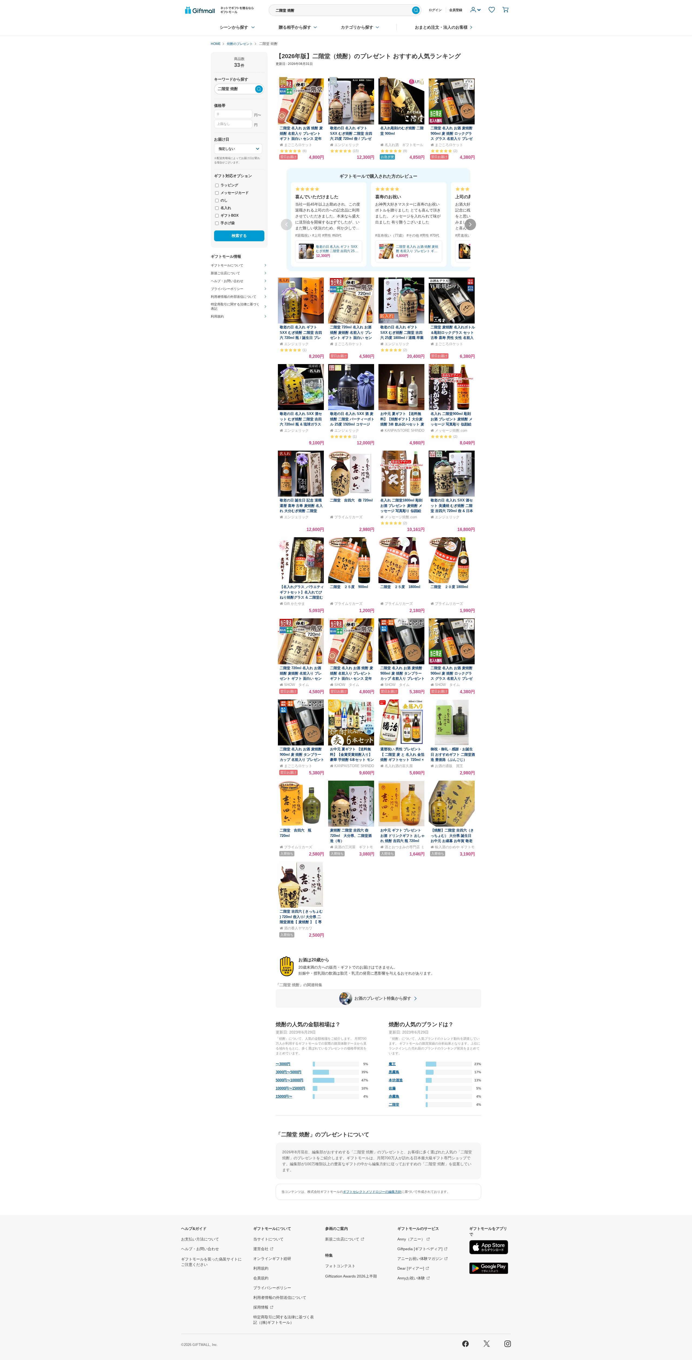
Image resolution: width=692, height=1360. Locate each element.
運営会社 (260, 1249)
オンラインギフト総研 (272, 1258)
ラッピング (228, 185)
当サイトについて (268, 1239)
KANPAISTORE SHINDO (404, 430)
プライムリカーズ (348, 517)
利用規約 (260, 1268)
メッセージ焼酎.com (451, 430)
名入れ (225, 208)
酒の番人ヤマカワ (298, 928)
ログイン (435, 10)
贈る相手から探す (295, 27)
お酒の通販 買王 (449, 766)
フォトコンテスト (340, 1266)
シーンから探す (234, 27)
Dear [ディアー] (410, 1268)
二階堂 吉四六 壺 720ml (351, 500)
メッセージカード (234, 193)
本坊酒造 (396, 1080)
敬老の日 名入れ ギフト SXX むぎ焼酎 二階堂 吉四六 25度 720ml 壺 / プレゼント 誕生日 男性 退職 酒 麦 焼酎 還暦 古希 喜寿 (352, 138)
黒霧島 (394, 1072)
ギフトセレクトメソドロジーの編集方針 (372, 1192)
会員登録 (455, 10)
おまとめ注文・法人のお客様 (441, 27)
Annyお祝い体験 (411, 1278)
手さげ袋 (227, 223)
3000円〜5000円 (288, 1072)
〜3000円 (283, 1064)
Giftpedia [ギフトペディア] (420, 1249)
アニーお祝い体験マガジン (420, 1258)
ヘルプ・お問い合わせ (200, 1249)
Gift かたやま (294, 604)
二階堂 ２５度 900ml (349, 587)
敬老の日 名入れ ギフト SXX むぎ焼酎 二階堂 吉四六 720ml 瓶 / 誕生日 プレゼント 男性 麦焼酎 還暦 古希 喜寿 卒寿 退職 (301, 337)
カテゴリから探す (357, 27)
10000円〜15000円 (290, 1088)
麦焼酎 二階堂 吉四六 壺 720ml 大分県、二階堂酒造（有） (351, 835)
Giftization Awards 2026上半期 (351, 1276)
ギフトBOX (229, 215)
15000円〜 (284, 1096)
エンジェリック (346, 145)
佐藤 (392, 1088)
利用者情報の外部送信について (279, 1297)
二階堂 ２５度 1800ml (400, 587)
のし (223, 200)
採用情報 (260, 1307)
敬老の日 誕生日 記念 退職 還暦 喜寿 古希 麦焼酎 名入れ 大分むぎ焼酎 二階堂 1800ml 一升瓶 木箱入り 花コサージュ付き (301, 510)
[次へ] (470, 224)
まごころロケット (298, 145)
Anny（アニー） (411, 1239)
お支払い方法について (200, 1239)
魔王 (392, 1064)
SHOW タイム (296, 685)
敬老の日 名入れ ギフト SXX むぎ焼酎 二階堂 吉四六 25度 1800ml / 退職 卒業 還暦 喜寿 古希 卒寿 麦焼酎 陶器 (402, 337)
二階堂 (394, 1104)
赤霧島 (394, 1096)
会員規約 (260, 1278)
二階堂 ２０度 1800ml (449, 587)
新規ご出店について (342, 1239)
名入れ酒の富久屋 (399, 766)
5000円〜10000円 (289, 1080)
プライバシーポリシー (272, 1288)
